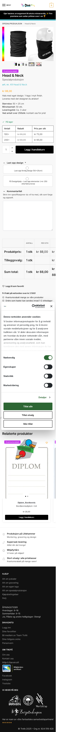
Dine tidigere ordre (11, 639)
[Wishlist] (46, 442)
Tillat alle (28, 406)
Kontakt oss (8, 658)
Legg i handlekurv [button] (26, 517)
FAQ (4, 598)
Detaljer (43, 397)
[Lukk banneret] (51, 306)
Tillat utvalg (28, 415)
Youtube (6, 683)
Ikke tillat (28, 423)
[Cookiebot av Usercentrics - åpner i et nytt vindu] (33, 306)
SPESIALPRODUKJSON (12, 23)
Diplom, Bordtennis (26, 502)
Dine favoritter (9, 631)
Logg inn (6, 627)
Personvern (7, 643)
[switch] (48, 366)
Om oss (6, 654)
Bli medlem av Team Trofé (14, 635)
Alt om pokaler (9, 579)
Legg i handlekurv (35, 149)
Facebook (7, 675)
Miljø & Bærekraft (10, 662)
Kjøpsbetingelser (10, 594)
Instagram (7, 679)
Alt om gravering (10, 582)
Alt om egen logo (10, 586)
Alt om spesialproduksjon (14, 590)
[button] (51, 5)
